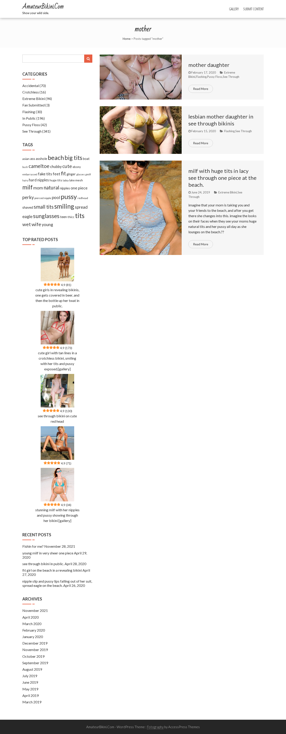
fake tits (45, 173)
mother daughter (208, 65)
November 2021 (35, 610)
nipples (65, 188)
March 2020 (31, 624)
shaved (27, 207)
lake (72, 180)
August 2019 (32, 669)
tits (79, 215)
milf (27, 187)
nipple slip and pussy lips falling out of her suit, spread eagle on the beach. (57, 583)
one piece (79, 187)
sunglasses (46, 215)
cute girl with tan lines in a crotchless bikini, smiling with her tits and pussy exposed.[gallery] (57, 361)
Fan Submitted (33, 105)
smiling (64, 206)
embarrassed (29, 174)
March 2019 (31, 702)
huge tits (56, 180)
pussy (69, 196)
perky (28, 197)
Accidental (30, 85)
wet (26, 224)
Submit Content (253, 8)
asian (25, 159)
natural (51, 188)
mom (38, 187)
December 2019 (34, 643)
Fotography (155, 727)
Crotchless (30, 92)
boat (86, 159)
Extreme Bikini (227, 192)
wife (36, 224)
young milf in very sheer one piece (47, 553)
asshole (41, 159)
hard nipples (39, 180)
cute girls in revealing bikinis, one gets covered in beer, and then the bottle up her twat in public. (57, 298)
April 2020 (30, 617)
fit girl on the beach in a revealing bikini (52, 570)
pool (56, 197)
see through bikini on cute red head (57, 418)
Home (126, 38)
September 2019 (35, 663)
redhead (83, 198)
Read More (200, 89)
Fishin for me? (33, 546)
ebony (77, 167)
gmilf (88, 174)
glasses (80, 174)
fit (63, 173)
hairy (25, 180)
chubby (56, 166)
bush (25, 166)
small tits (44, 207)
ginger (71, 174)
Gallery (234, 8)
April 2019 (30, 695)
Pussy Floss (214, 76)
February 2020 (33, 630)
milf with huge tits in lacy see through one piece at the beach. (222, 178)
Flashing (201, 76)
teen (63, 217)
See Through (231, 76)
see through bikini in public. (43, 564)
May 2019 (30, 689)
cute (67, 166)
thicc (70, 217)
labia (66, 180)
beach (56, 157)
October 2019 (33, 656)
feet (56, 174)
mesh (79, 180)
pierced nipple (42, 198)
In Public (29, 118)
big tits (73, 157)
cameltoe (39, 166)
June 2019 (30, 682)
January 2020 (32, 636)
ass (32, 159)
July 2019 (29, 676)
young (47, 224)
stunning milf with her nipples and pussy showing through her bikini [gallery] (57, 515)
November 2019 (35, 649)
